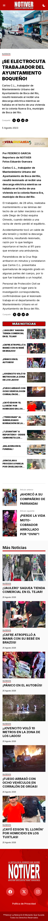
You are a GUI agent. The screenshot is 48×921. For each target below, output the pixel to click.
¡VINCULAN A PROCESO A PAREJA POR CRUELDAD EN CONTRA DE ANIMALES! (13, 466)
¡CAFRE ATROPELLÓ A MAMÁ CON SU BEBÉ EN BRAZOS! (14, 347)
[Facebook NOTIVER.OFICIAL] (10, 892)
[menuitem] (24, 903)
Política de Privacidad (24, 903)
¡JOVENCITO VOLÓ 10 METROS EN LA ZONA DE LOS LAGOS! (14, 376)
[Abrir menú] (4, 5)
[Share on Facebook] (18, 120)
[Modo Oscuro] (43, 5)
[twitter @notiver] (24, 892)
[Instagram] (38, 892)
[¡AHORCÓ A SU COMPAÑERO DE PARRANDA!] (10, 497)
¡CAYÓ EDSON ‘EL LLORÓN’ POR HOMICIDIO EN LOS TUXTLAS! (23, 833)
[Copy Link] (23, 120)
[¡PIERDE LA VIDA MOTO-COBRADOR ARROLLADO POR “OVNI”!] (10, 523)
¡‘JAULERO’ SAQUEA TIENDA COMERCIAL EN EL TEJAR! (13, 333)
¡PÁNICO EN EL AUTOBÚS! (22, 685)
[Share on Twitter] (14, 120)
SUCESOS (6, 54)
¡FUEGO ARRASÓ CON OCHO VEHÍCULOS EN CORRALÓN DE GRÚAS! (20, 782)
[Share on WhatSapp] (26, 120)
